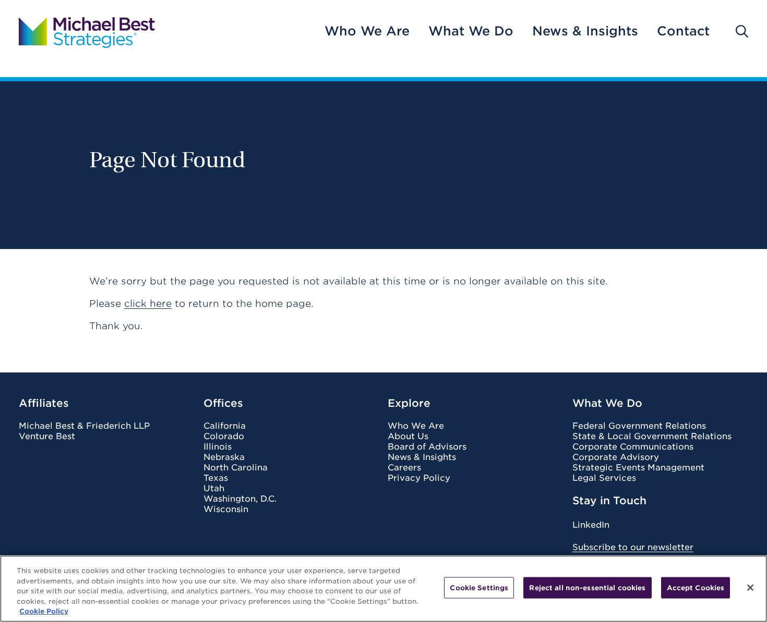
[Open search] (742, 31)
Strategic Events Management (638, 468)
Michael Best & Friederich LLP (84, 426)
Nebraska (224, 457)
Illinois (217, 447)
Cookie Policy (43, 611)
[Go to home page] (87, 31)
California (224, 426)
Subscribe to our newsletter (632, 547)
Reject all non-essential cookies (587, 588)
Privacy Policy (419, 478)
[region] (383, 588)
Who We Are (367, 31)
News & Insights (585, 31)
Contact (683, 31)
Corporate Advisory (615, 457)
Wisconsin (225, 509)
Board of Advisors (427, 447)
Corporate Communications (632, 447)
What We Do (470, 31)
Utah (213, 488)
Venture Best (47, 436)
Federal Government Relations (639, 426)
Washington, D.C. (240, 499)
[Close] (750, 587)
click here (148, 303)
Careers (404, 468)
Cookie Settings (479, 588)
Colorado (223, 436)
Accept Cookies (696, 588)
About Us (408, 436)
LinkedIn (590, 525)
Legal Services (604, 478)
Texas (215, 478)
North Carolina (235, 468)
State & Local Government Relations (652, 436)
